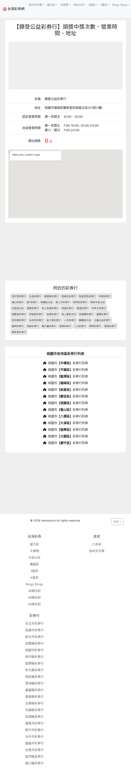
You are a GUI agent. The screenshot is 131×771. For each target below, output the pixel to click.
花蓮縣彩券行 (34, 710)
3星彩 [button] (92, 4)
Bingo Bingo (34, 584)
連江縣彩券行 (34, 763)
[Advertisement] (65, 65)
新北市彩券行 (34, 637)
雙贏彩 (34, 564)
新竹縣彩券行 (34, 657)
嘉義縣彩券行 (34, 690)
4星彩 (34, 577)
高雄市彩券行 (34, 630)
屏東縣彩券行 (34, 696)
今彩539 (34, 557)
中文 (116, 521)
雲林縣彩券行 (34, 683)
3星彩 (34, 571)
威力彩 (34, 544)
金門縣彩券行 (34, 756)
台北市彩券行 (34, 623)
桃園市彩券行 (34, 650)
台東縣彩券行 (34, 703)
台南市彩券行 (34, 750)
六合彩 (96, 544)
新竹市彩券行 (34, 730)
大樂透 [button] (64, 4)
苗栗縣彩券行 (34, 663)
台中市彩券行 (34, 736)
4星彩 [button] (103, 4)
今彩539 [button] (78, 4)
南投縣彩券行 (34, 677)
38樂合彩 (34, 591)
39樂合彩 (34, 597)
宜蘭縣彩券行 (34, 643)
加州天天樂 (96, 551)
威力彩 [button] (51, 4)
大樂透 (34, 551)
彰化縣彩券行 (34, 670)
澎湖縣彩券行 (34, 716)
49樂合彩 (34, 604)
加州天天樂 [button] (35, 4)
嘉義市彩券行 (34, 743)
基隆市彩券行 (34, 723)
